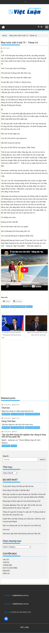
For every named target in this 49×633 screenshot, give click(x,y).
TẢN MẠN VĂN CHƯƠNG (18, 306)
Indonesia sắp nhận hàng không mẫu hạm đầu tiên (21, 534)
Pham (15, 432)
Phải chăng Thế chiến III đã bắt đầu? (16, 490)
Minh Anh (16, 405)
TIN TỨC (6, 560)
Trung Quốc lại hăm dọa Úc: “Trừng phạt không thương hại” (11, 334)
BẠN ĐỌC (6, 571)
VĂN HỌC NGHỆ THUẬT (32, 414)
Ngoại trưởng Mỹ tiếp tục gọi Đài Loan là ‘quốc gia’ (37, 333)
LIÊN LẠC (6, 573)
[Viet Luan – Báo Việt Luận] (3, 27)
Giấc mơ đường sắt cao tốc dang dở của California (22, 525)
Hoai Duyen (6, 48)
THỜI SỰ (13, 446)
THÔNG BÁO (7, 565)
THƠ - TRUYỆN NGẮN (17, 414)
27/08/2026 (7, 432)
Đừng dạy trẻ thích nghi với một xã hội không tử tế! (21, 501)
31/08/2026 (7, 405)
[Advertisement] (24, 368)
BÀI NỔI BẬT (5, 306)
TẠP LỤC (29, 306)
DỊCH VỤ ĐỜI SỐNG (10, 568)
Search (6, 456)
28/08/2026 (7, 418)
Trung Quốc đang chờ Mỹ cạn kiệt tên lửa (18, 486)
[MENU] (46, 27)
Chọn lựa (6, 529)
